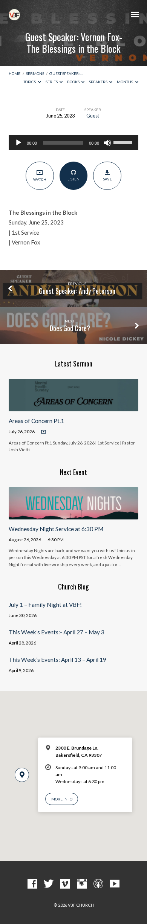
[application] (73, 142)
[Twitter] (49, 884)
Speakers (98, 81)
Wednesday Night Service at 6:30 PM (56, 528)
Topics (30, 81)
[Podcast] (98, 884)
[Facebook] (32, 884)
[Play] (18, 143)
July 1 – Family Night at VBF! (45, 604)
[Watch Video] (43, 431)
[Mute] (107, 143)
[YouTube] (114, 884)
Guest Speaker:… (66, 73)
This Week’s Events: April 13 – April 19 (57, 659)
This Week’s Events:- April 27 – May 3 (56, 632)
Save (107, 179)
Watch (39, 179)
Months (125, 81)
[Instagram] (82, 884)
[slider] (124, 142)
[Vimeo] (65, 884)
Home (14, 73)
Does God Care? (70, 328)
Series (52, 81)
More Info (61, 799)
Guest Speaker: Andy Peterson (77, 291)
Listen (73, 179)
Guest (92, 116)
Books (73, 81)
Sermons (35, 73)
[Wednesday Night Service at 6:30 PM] (73, 515)
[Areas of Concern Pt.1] (73, 407)
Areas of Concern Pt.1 (36, 420)
